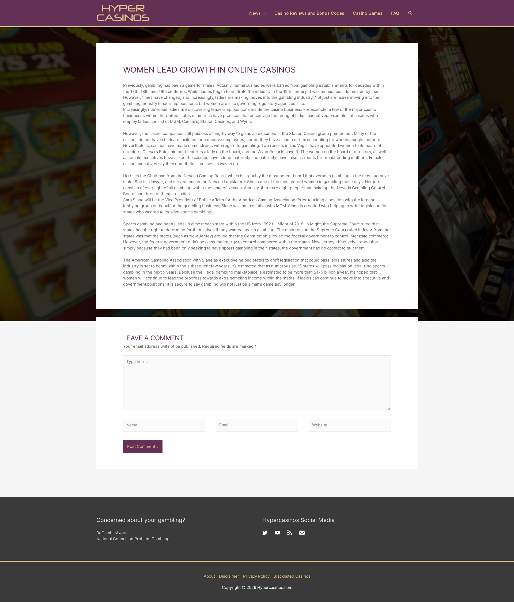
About (209, 576)
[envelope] (302, 532)
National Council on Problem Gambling (132, 538)
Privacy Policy (256, 576)
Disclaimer (229, 576)
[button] (410, 13)
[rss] (293, 532)
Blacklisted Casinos (292, 576)
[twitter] (268, 532)
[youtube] (281, 532)
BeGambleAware (112, 532)
